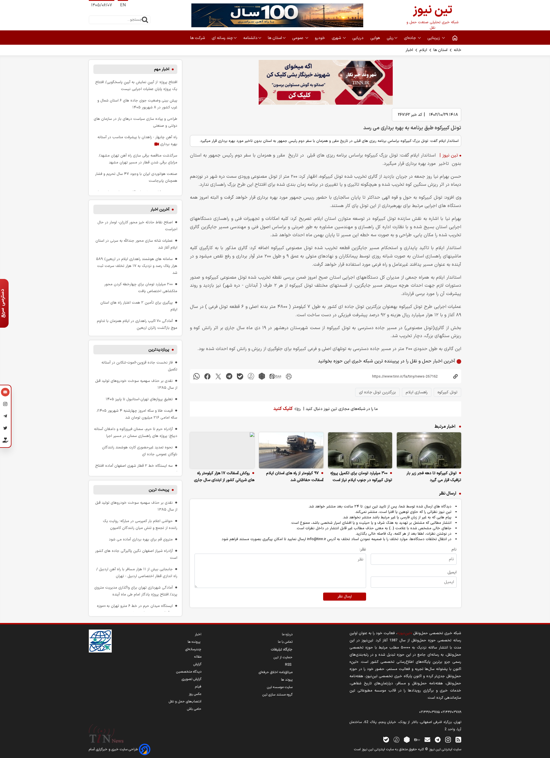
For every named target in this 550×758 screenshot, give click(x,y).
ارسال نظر (344, 596)
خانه (457, 50)
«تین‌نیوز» (404, 633)
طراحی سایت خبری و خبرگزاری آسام (114, 749)
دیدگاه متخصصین (188, 671)
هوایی (375, 38)
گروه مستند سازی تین (277, 694)
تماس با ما (285, 641)
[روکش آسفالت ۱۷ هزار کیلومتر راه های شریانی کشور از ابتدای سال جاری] (222, 450)
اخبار (409, 50)
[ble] (240, 376)
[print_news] (289, 376)
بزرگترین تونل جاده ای (377, 392)
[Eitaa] (417, 739)
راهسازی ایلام (417, 392)
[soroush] (251, 376)
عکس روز (195, 694)
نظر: (363, 549)
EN (123, 5)
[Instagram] (5, 404)
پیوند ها (286, 679)
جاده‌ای (410, 38)
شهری (337, 38)
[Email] (5, 392)
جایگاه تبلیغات (281, 649)
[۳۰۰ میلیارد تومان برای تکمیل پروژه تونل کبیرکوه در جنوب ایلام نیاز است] (360, 450)
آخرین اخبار (160, 209)
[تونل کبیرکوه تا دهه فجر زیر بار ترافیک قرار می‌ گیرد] (429, 450)
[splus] (396, 739)
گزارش (197, 664)
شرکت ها (198, 38)
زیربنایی (434, 38)
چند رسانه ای (222, 38)
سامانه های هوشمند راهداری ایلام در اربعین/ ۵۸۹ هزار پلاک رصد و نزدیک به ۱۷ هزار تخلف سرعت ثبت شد (136, 266)
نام (454, 549)
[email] (427, 739)
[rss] (458, 739)
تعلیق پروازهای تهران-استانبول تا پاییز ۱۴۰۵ (139, 399)
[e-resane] (100, 641)
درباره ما (287, 634)
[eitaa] (275, 376)
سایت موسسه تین (279, 687)
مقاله (197, 656)
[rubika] (262, 376)
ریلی (390, 38)
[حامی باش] (5, 441)
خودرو (320, 38)
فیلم (198, 686)
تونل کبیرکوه (447, 392)
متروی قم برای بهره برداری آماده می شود (141, 539)
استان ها (275, 38)
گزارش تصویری (191, 679)
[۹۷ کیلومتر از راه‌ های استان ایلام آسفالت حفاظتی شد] (291, 450)
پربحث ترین (159, 490)
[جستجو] (145, 20)
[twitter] (218, 376)
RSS (288, 664)
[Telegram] (5, 416)
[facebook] (207, 376)
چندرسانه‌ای (193, 649)
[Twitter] (5, 428)
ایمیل (452, 572)
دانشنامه (250, 38)
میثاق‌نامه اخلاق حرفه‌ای (275, 672)
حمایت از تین (283, 657)
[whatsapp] (196, 376)
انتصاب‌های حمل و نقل (185, 701)
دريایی (358, 38)
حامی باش (194, 709)
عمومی (298, 38)
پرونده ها (194, 641)
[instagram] (448, 739)
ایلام (423, 50)
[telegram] (229, 376)
